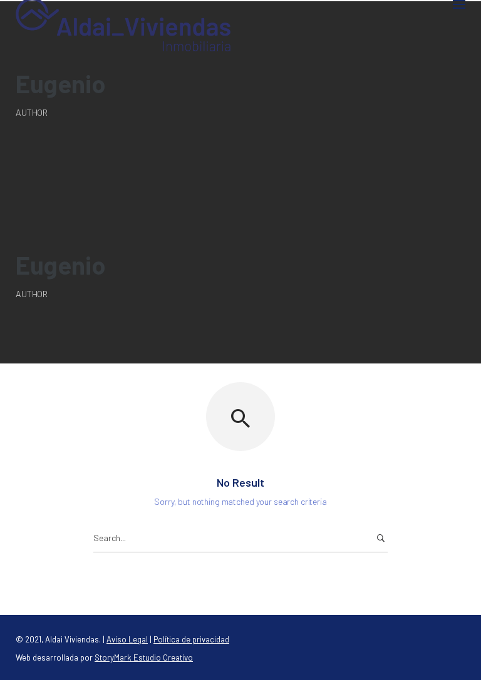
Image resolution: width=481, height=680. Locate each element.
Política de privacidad (191, 639)
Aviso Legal (127, 639)
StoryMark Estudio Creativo (144, 657)
